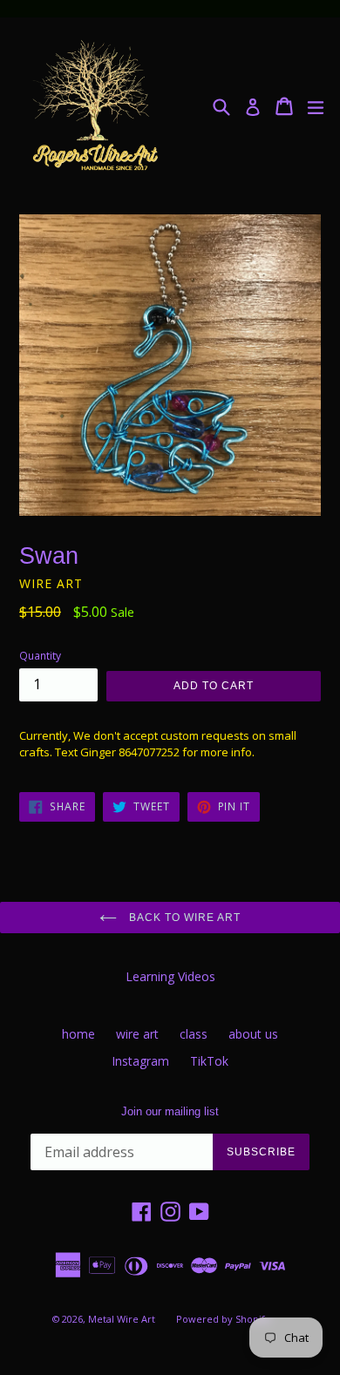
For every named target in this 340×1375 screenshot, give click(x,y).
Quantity (40, 655)
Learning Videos (170, 976)
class (193, 1034)
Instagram (140, 1061)
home (78, 1034)
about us (253, 1034)
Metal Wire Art (121, 1318)
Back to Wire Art (183, 917)
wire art (137, 1034)
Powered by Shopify (223, 1318)
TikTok (209, 1061)
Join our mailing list (170, 1111)
